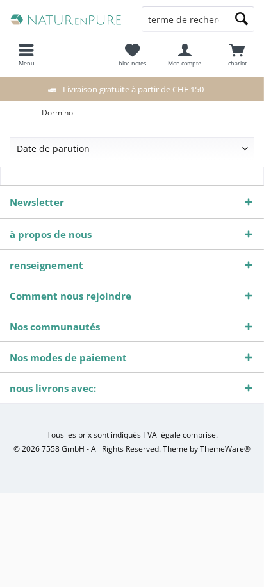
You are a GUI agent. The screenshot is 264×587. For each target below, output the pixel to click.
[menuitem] (237, 54)
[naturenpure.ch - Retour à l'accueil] (66, 19)
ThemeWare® (225, 448)
